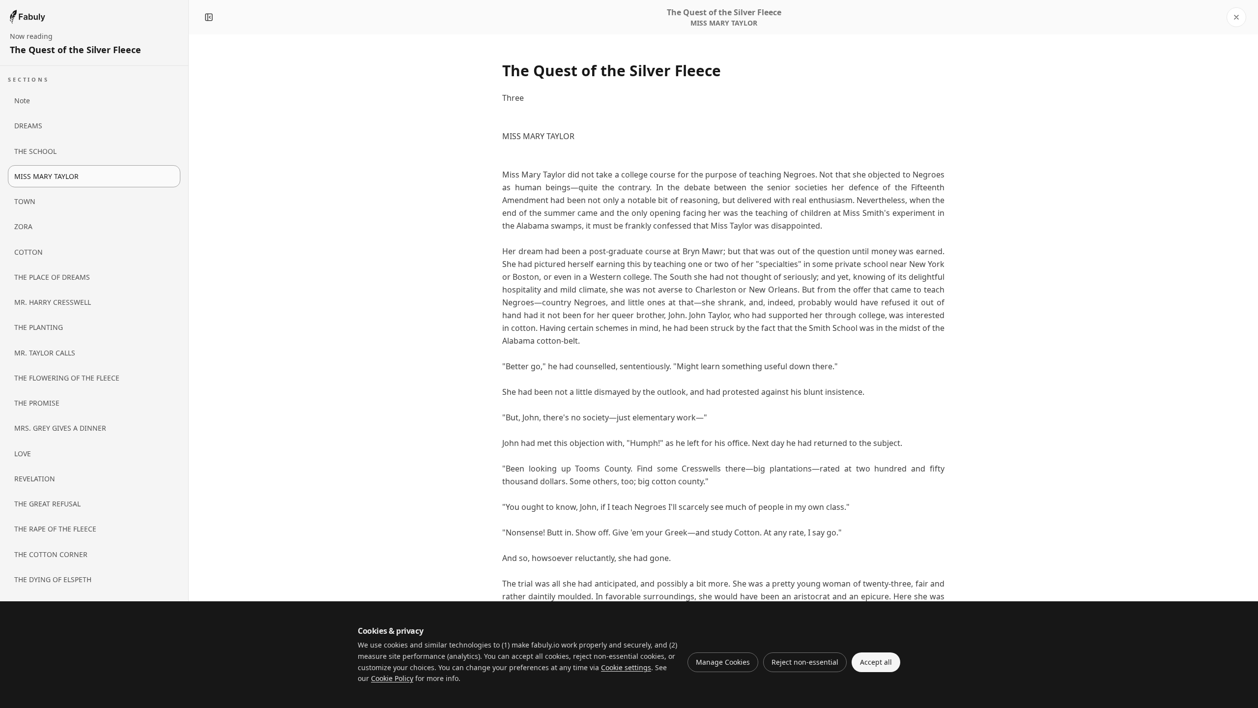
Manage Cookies (723, 662)
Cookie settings (626, 667)
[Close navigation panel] (209, 17)
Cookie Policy (392, 678)
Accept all (876, 662)
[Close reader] (1236, 17)
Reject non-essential (805, 662)
